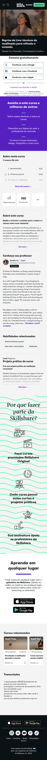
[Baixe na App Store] (23, 601)
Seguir (23, 260)
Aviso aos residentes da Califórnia (23, 751)
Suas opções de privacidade (21, 748)
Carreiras (16, 738)
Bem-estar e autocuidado (14, 346)
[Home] (21, 5)
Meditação (33, 346)
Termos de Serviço (34, 92)
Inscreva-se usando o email (23, 87)
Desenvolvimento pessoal (14, 341)
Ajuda (25, 738)
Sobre (8, 738)
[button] (3, 4)
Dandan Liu (18, 260)
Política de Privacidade (11, 93)
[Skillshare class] (15, 643)
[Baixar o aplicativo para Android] (32, 722)
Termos (23, 741)
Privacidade (34, 738)
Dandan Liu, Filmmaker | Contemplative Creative (23, 51)
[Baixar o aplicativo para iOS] (14, 722)
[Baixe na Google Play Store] (23, 610)
